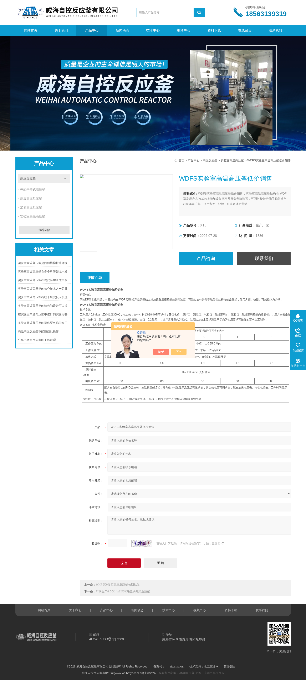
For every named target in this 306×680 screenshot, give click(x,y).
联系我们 (275, 30)
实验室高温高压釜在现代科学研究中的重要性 (44, 280)
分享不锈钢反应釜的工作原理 (37, 340)
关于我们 (61, 30)
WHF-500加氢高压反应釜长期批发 (118, 584)
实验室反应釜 (167, 673)
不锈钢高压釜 (185, 673)
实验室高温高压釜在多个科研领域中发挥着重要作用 (44, 271)
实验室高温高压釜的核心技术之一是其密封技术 (44, 288)
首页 (181, 160)
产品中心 (91, 30)
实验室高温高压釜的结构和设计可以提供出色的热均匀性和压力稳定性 (44, 305)
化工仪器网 (211, 666)
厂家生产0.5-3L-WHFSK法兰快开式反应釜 (123, 591)
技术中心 (153, 30)
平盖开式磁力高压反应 (209, 673)
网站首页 (30, 30)
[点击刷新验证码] (141, 543)
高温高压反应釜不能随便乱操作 (38, 331)
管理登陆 (229, 666)
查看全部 (44, 230)
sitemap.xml (177, 666)
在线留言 (244, 30)
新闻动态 (122, 30)
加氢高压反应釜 (31, 207)
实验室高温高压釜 (32, 216)
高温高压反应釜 (31, 198)
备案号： (159, 666)
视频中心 (183, 30)
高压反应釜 (28, 178)
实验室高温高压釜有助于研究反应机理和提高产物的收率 (44, 297)
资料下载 (214, 30)
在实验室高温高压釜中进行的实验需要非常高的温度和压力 (44, 314)
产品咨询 (206, 258)
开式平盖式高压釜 (32, 189)
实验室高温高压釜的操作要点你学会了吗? (44, 322)
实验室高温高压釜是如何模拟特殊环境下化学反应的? (44, 263)
